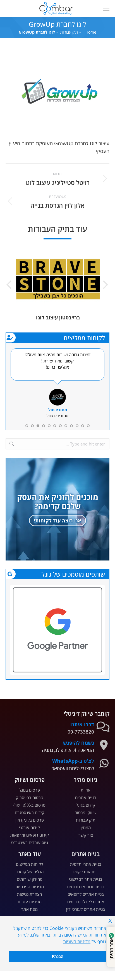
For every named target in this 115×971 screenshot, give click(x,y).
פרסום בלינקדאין (29, 820)
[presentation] (105, 285)
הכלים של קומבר (30, 871)
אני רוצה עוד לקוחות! (57, 520)
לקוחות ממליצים (29, 864)
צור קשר (85, 835)
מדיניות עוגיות (30, 901)
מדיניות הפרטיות (29, 886)
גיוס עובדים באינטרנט (29, 842)
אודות (85, 790)
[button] (35, 4)
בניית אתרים (85, 797)
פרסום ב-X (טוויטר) (29, 805)
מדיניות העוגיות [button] (76, 942)
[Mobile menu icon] (105, 8)
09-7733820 (81, 732)
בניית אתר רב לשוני (85, 879)
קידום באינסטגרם (29, 812)
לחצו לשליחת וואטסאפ (72, 768)
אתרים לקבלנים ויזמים (85, 901)
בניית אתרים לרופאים (86, 894)
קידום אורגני (29, 827)
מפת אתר (29, 909)
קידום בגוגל (85, 805)
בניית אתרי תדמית (85, 864)
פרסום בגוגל (29, 790)
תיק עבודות (85, 820)
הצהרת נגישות (29, 894)
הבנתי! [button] (57, 956)
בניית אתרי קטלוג (85, 871)
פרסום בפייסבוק (29, 797)
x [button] (110, 920)
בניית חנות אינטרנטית (85, 886)
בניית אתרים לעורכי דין (85, 909)
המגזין (86, 827)
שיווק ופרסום (86, 812)
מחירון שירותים (29, 879)
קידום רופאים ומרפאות (29, 835)
